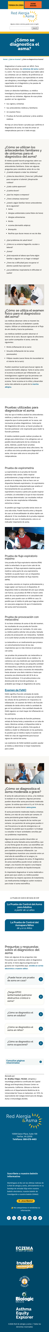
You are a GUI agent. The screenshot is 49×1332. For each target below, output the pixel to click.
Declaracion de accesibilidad (24, 1166)
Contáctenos (16, 1154)
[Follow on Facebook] (9, 1218)
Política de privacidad (21, 1158)
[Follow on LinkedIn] (19, 1218)
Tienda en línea (15, 5)
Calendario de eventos (21, 1149)
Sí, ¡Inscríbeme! (26, 1201)
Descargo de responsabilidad (24, 1162)
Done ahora (33, 4)
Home (5, 59)
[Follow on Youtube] (30, 1218)
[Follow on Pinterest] (35, 1218)
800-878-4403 (30, 1139)
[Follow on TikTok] (40, 1218)
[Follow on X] (14, 1218)
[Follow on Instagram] (24, 1218)
